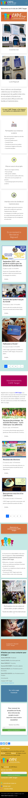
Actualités (16, 268)
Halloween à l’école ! (10, 344)
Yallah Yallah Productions (7, 795)
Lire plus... (6, 279)
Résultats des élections (11, 460)
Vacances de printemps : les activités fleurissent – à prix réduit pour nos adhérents (13, 422)
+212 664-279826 (8, 788)
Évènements (15, 427)
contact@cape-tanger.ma (7, 683)
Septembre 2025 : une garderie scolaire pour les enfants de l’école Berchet (12, 263)
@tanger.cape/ (7, 786)
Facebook (6, 767)
